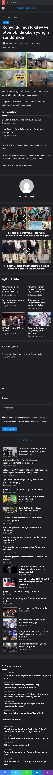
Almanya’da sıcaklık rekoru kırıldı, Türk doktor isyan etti (11, 289)
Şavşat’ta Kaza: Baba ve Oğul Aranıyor (13, 301)
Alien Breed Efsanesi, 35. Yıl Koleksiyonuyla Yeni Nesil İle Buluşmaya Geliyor (32, 569)
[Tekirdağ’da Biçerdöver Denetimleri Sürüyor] (10, 510)
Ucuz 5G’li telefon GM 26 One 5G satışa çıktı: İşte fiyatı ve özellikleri (34, 582)
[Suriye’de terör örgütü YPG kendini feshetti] (10, 500)
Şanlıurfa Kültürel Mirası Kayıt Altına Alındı (22, 120)
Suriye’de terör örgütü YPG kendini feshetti (31, 497)
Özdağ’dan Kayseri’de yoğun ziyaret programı (32, 645)
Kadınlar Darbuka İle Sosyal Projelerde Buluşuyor (37, 330)
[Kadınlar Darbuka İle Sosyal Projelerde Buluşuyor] (39, 319)
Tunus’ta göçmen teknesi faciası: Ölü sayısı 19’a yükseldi (37, 289)
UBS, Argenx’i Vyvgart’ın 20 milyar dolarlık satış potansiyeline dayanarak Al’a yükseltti (25, 471)
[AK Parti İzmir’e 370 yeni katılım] (13, 319)
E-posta (6, 398)
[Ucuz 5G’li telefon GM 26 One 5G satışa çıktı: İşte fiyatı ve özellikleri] (10, 582)
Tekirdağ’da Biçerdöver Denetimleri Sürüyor (30, 509)
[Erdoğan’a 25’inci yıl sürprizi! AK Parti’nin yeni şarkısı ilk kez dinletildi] (10, 635)
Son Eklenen (26, 440)
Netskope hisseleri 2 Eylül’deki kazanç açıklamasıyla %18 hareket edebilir (20, 461)
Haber (16, 17)
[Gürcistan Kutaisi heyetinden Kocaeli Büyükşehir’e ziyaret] (10, 452)
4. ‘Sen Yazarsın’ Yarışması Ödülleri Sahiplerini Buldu (36, 302)
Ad (4, 388)
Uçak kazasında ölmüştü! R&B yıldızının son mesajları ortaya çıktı (23, 481)
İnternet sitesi (8, 408)
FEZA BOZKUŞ (11, 43)
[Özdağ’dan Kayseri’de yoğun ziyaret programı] (10, 647)
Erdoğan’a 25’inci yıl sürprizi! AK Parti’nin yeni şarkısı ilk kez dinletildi (33, 634)
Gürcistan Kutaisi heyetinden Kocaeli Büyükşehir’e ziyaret (32, 450)
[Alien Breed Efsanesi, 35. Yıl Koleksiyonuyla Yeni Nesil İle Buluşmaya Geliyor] (10, 569)
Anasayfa (8, 17)
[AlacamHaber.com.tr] (26, 7)
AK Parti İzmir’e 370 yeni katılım (13, 329)
